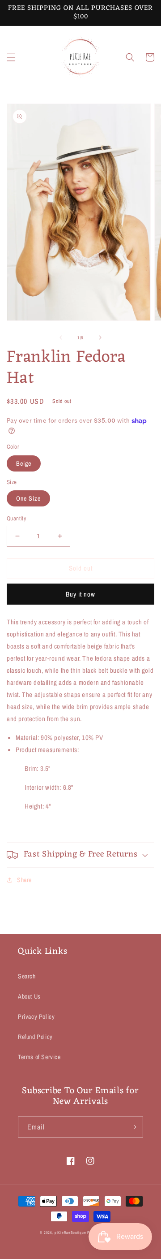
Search (27, 976)
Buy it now (80, 594)
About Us (29, 996)
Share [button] (24, 880)
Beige (23, 463)
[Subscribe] (133, 1127)
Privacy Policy (36, 1016)
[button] (11, 57)
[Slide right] (100, 337)
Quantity (16, 518)
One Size (28, 498)
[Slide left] (61, 337)
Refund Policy (35, 1037)
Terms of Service (39, 1057)
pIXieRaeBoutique (70, 1232)
